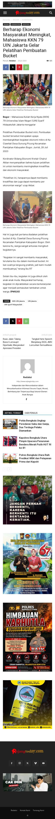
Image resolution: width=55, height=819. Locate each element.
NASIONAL (26, 24)
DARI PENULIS (31, 413)
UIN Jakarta (32, 301)
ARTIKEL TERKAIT (13, 413)
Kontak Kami (25, 810)
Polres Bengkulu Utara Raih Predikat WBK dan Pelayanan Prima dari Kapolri (35, 458)
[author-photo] (28, 373)
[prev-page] (5, 469)
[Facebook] (6, 67)
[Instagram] (20, 763)
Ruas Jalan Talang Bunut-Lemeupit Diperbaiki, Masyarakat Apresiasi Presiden (13, 343)
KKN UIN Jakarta (18, 301)
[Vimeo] (35, 763)
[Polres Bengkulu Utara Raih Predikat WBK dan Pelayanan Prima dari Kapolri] (10, 458)
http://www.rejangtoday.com (28, 381)
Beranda (6, 20)
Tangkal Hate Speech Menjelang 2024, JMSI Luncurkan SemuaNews (40, 342)
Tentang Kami (38, 810)
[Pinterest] (19, 67)
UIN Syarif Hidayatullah (13, 304)
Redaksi (12, 61)
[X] (13, 67)
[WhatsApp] (26, 67)
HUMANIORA (27, 20)
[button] (5, 13)
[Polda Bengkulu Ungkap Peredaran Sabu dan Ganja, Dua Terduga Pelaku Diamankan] (10, 424)
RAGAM (16, 20)
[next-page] (9, 469)
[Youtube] (43, 763)
